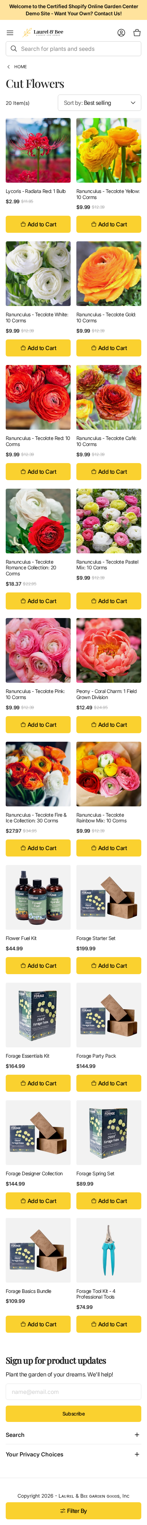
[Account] (121, 32)
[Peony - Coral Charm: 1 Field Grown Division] (108, 650)
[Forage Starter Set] (108, 897)
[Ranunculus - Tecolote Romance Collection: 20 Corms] (38, 521)
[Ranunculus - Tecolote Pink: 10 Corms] (38, 650)
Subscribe (73, 1414)
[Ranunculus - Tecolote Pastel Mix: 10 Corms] (108, 521)
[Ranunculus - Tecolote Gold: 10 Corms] (108, 273)
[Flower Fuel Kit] (38, 897)
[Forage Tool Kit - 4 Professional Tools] (108, 1250)
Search (15, 1434)
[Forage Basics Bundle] (38, 1250)
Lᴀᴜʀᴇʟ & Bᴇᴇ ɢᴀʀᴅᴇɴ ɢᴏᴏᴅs (89, 1496)
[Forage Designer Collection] (38, 1132)
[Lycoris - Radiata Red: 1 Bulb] (38, 150)
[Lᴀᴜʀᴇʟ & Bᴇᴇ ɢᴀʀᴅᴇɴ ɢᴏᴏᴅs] (42, 32)
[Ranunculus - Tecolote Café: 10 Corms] (108, 397)
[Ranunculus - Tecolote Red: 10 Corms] (38, 397)
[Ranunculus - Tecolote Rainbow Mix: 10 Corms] (108, 774)
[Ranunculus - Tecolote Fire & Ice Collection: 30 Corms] (38, 774)
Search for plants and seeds (58, 48)
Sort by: (73, 102)
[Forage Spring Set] (108, 1132)
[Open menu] (10, 32)
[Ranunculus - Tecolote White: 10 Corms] (38, 273)
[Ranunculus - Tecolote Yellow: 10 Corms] (108, 150)
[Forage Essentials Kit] (38, 1015)
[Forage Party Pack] (108, 1015)
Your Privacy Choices (35, 1454)
